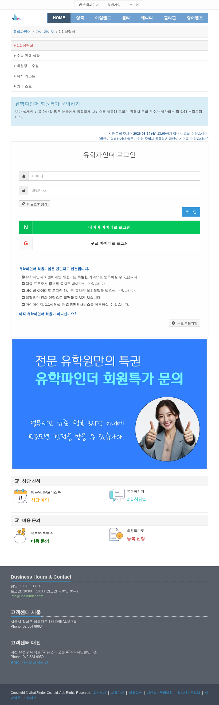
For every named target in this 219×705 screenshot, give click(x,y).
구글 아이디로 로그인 (76, 243)
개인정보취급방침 (160, 693)
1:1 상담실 (24, 45)
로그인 (134, 5)
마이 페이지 (45, 32)
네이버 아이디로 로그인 (77, 227)
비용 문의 (40, 541)
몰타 (126, 17)
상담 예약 (40, 500)
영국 (80, 17)
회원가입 (114, 5)
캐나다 (147, 17)
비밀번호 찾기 (37, 204)
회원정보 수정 (27, 66)
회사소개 (99, 693)
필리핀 (170, 17)
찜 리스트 (24, 86)
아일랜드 (103, 17)
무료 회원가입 (187, 323)
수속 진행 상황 (28, 56)
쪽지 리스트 (25, 76)
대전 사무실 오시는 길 (30, 662)
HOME (59, 17)
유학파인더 (90, 5)
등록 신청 (136, 538)
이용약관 (135, 693)
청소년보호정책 (189, 693)
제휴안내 (117, 693)
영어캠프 (195, 17)
